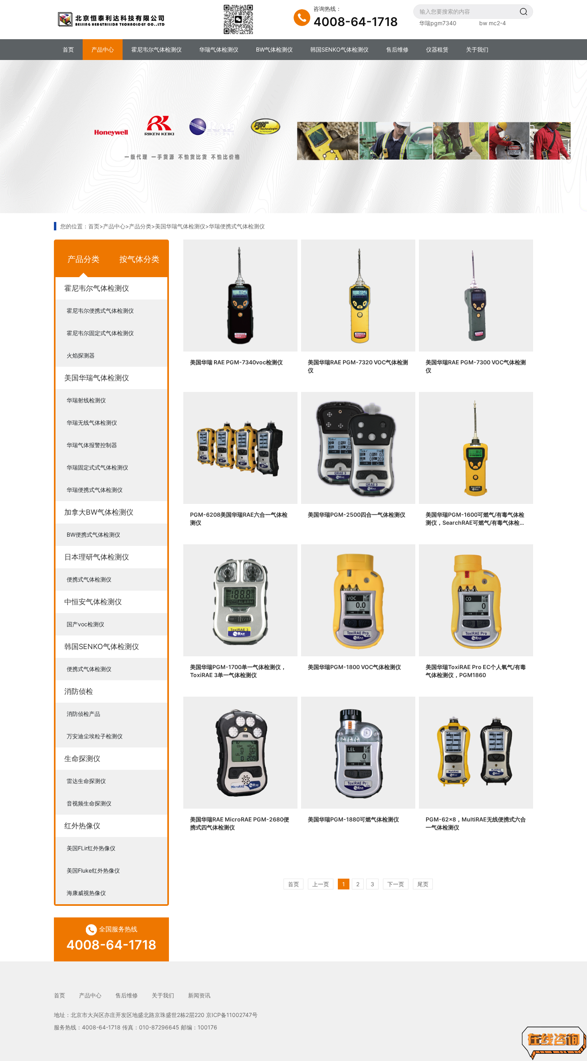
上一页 (320, 884)
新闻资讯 (199, 995)
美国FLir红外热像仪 (91, 848)
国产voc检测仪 (85, 624)
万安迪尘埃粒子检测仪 (95, 736)
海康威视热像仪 (86, 892)
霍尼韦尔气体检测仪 (156, 49)
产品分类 (140, 226)
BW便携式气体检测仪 (93, 534)
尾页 (422, 884)
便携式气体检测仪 (89, 579)
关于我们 (477, 49)
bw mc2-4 (492, 23)
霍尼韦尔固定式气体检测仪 (100, 333)
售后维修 (397, 49)
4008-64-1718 (355, 21)
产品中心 (102, 49)
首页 (68, 49)
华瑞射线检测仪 (86, 400)
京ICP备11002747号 (232, 1014)
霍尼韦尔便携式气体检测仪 (100, 310)
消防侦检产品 (83, 713)
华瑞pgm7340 (437, 23)
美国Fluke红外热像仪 (93, 870)
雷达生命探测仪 (86, 780)
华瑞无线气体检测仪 (92, 422)
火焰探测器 (81, 355)
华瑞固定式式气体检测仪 (97, 467)
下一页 (395, 884)
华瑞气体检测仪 (218, 49)
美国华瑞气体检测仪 (180, 226)
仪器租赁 (437, 49)
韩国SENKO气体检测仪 (339, 49)
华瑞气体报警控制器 (92, 445)
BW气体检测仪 (274, 49)
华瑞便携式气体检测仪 (237, 226)
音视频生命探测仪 (89, 803)
